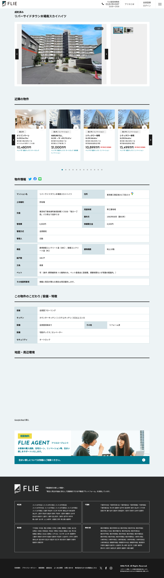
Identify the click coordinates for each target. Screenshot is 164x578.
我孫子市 (103, 510)
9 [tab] (91, 169)
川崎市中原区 (112, 539)
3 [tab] (69, 169)
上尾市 (39, 513)
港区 (45, 528)
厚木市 (102, 548)
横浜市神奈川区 (115, 528)
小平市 (70, 536)
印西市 (131, 510)
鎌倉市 (107, 545)
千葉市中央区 (104, 505)
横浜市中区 (131, 528)
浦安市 (115, 510)
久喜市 (44, 516)
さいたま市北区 (38, 505)
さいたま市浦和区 (61, 508)
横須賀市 (142, 542)
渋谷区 (51, 531)
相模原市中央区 (124, 542)
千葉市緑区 (142, 505)
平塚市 (102, 545)
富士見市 (55, 516)
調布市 (54, 536)
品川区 (74, 528)
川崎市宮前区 (140, 539)
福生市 (52, 539)
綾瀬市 (124, 548)
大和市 (107, 548)
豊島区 (66, 531)
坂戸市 (66, 516)
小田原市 (118, 545)
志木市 (72, 513)
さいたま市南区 (72, 508)
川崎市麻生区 (104, 542)
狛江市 (57, 539)
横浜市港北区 (135, 531)
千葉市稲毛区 (124, 505)
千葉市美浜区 (104, 508)
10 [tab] (94, 169)
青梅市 (39, 536)
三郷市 (61, 516)
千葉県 (87, 504)
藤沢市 (112, 545)
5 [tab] (76, 169)
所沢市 (60, 510)
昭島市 (49, 536)
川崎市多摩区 (131, 539)
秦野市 (140, 545)
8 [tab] (87, 169)
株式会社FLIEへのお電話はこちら (86, 568)
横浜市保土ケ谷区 (106, 531)
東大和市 (63, 539)
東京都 (19, 527)
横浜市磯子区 (117, 531)
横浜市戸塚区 (104, 534)
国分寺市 (42, 539)
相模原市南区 (134, 542)
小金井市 (65, 536)
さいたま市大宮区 (49, 505)
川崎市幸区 (104, 539)
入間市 (63, 513)
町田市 (59, 536)
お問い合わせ (68, 568)
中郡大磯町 (130, 548)
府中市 (44, 536)
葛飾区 (49, 534)
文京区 (54, 528)
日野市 (75, 536)
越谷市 (49, 513)
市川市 (112, 508)
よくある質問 (58, 568)
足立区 (44, 534)
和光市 (35, 516)
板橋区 (35, 534)
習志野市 (127, 508)
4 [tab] (73, 169)
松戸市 (122, 508)
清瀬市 (68, 539)
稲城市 (35, 542)
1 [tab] (62, 169)
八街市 (127, 510)
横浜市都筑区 (129, 536)
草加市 (44, 513)
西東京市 (40, 542)
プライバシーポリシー (29, 568)
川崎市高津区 (122, 539)
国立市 (47, 539)
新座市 (39, 516)
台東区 (59, 528)
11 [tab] (98, 169)
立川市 (67, 534)
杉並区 (61, 531)
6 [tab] (80, 169)
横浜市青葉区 (120, 536)
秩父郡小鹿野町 (66, 519)
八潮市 (49, 516)
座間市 (119, 548)
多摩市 (73, 539)
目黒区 (35, 531)
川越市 (45, 510)
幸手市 (70, 516)
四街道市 (121, 510)
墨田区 (64, 528)
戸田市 (58, 513)
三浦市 (135, 545)
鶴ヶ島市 (35, 519)
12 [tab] (101, 169)
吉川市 (41, 519)
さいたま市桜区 (50, 508)
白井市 (136, 510)
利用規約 (17, 568)
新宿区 (49, 528)
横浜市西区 (124, 528)
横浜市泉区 (111, 536)
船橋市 (117, 508)
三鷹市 (35, 536)
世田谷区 (45, 531)
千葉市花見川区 (115, 505)
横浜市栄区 (104, 536)
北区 (69, 531)
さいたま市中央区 (38, 508)
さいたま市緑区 (38, 510)
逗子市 (130, 545)
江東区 (69, 528)
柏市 (132, 508)
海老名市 (113, 548)
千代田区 (35, 528)
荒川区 (74, 531)
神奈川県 (88, 527)
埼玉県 (19, 504)
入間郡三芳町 (56, 519)
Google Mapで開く (22, 420)
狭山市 (35, 513)
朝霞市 (68, 513)
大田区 (39, 531)
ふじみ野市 (47, 519)
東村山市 (35, 539)
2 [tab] (65, 169)
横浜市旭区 (122, 534)
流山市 (136, 508)
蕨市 (53, 513)
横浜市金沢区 (126, 531)
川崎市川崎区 (139, 536)
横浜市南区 (139, 528)
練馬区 (39, 534)
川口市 (55, 510)
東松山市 (66, 510)
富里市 (141, 510)
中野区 (56, 531)
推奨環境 (41, 568)
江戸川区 (55, 534)
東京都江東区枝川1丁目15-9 (118, 195)
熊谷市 (50, 510)
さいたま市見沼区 (61, 505)
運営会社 (49, 568)
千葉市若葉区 (134, 505)
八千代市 (142, 508)
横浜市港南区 (114, 534)
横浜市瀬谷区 (139, 534)
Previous (17, 54)
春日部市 (72, 510)
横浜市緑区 (130, 534)
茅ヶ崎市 (124, 545)
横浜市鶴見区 (104, 528)
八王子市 (61, 534)
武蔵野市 (73, 534)
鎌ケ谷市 (110, 510)
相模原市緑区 (114, 542)
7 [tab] (83, 169)
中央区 (41, 528)
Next (106, 54)
